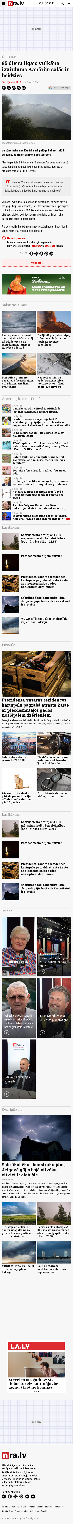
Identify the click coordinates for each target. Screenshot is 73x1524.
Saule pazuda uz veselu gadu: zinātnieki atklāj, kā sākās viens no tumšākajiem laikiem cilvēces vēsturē (17, 341)
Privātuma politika (35, 1507)
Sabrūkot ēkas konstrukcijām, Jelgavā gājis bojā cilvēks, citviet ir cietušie (45, 601)
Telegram (35, 245)
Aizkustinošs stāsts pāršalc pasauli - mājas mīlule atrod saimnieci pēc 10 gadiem (17, 798)
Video (8, 911)
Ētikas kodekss (21, 1511)
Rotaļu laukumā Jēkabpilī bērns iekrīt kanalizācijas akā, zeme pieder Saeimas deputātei (38, 460)
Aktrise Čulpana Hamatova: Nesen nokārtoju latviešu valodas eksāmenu (37, 507)
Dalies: (24, 253)
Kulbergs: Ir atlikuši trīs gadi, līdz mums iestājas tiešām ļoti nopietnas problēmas (40, 482)
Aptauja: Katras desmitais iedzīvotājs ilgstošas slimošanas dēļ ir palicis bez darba (37, 494)
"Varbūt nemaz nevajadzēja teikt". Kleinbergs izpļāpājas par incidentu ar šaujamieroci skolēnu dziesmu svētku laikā (41, 422)
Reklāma (15, 1507)
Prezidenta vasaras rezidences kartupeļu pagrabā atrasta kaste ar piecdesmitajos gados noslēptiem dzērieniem (44, 582)
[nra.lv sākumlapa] (16, 3)
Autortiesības (7, 1511)
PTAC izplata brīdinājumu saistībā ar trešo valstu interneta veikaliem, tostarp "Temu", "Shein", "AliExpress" (41, 446)
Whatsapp (50, 245)
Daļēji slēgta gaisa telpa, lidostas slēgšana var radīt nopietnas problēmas (53, 340)
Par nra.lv (6, 1507)
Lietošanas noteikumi (54, 1507)
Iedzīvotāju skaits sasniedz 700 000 (14, 758)
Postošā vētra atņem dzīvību (41, 556)
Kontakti (44, 1511)
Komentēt (37, 262)
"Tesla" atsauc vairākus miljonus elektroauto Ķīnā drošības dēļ (52, 760)
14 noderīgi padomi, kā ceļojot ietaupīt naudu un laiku (38, 434)
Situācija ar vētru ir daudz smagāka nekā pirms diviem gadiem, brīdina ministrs (17, 1231)
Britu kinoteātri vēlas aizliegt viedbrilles (52, 795)
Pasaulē (11, 56)
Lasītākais (11, 527)
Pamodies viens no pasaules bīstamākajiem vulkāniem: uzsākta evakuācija (18, 382)
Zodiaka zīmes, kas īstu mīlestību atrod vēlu (39, 472)
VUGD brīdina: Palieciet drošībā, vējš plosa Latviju (44, 620)
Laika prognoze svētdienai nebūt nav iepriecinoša (52, 1269)
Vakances (34, 1511)
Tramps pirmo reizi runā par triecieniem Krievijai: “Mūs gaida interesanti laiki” (39, 517)
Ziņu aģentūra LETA (11, 82)
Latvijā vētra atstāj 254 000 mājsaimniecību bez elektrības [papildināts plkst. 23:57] (43, 538)
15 (68, 519)
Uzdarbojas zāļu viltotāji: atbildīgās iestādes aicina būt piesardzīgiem (36, 410)
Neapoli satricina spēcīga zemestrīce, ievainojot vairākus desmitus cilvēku (50, 382)
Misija (23, 1507)
